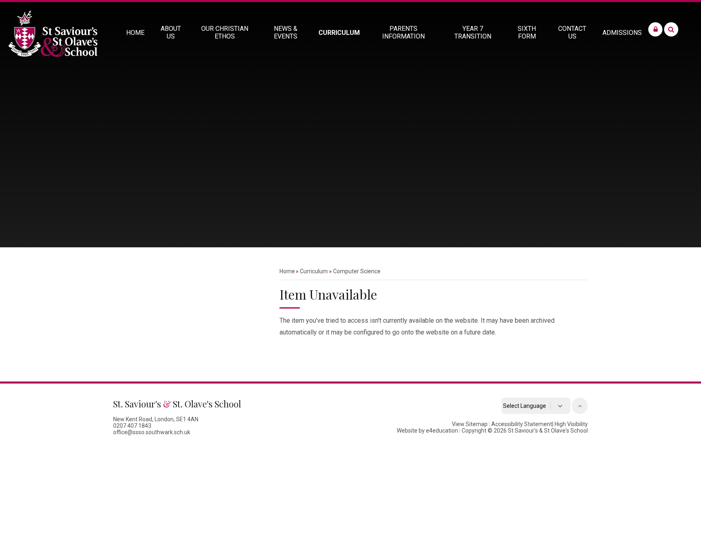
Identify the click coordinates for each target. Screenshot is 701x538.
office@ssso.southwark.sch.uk (151, 432)
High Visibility (571, 424)
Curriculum (314, 271)
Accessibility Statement (521, 424)
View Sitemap (470, 424)
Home (287, 271)
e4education (442, 430)
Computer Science (357, 271)
